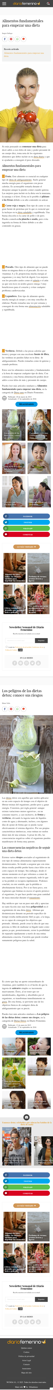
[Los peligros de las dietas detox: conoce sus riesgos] (13, 439)
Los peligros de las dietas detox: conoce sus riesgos (12, 435)
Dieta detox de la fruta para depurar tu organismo (13, 468)
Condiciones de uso (38, 647)
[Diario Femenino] (26, 4)
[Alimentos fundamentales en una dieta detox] (39, 506)
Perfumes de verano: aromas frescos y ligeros (38, 578)
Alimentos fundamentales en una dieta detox (38, 502)
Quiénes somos (26, 1348)
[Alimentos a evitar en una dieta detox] (39, 473)
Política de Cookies (11, 650)
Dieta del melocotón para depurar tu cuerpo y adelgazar (38, 1103)
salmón (36, 280)
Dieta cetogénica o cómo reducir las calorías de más (11, 1050)
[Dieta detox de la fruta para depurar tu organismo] (13, 473)
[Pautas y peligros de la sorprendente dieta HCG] (13, 1108)
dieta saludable (24, 212)
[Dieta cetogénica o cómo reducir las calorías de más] (13, 1054)
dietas (8, 797)
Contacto (26, 1364)
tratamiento (34, 897)
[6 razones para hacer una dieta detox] (13, 506)
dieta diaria (39, 156)
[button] (7, 5)
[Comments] (23, 39)
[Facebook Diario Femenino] (15, 663)
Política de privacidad (26, 1356)
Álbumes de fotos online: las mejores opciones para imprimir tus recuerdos (15, 577)
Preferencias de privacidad (23, 647)
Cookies (26, 1352)
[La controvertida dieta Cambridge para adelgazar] (39, 1074)
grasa (4, 1001)
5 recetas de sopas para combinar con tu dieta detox (38, 435)
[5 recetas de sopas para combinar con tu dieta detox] (39, 439)
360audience (33, 1387)
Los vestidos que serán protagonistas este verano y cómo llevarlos (38, 609)
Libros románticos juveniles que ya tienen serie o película (14, 610)
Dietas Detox (20, 1020)
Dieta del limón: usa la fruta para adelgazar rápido (13, 1083)
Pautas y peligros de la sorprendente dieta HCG (13, 1103)
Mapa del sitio (26, 1372)
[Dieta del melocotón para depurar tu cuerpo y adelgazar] (39, 1108)
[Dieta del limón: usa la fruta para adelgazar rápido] (13, 1088)
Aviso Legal (26, 1360)
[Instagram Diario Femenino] (26, 663)
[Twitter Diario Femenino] (32, 663)
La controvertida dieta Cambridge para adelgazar (38, 1070)
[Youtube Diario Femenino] (38, 663)
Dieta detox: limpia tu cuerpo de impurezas (38, 1051)
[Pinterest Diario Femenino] (21, 663)
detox (28, 909)
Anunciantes (26, 1368)
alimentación (35, 306)
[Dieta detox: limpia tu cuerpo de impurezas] (39, 1054)
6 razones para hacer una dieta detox (12, 503)
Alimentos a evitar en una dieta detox (38, 469)
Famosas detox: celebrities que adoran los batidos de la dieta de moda (27, 1123)
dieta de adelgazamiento (20, 179)
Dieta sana (19, 392)
